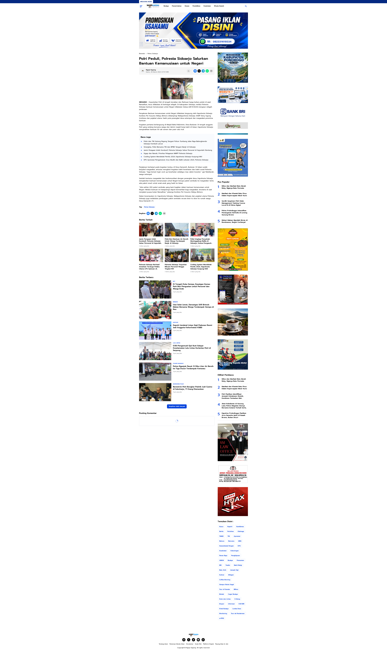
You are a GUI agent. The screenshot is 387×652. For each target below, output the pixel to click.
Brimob (175, 302)
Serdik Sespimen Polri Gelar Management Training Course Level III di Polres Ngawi (233, 203)
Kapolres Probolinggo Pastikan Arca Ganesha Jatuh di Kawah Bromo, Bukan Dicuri (234, 415)
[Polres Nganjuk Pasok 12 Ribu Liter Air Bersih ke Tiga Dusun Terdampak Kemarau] (155, 372)
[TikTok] (193, 639)
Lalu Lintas (176, 343)
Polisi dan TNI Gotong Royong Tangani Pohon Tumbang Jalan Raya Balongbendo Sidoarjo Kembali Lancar (175, 142)
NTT (174, 281)
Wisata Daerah (219, 6)
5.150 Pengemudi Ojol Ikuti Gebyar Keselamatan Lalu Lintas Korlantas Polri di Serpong (192, 348)
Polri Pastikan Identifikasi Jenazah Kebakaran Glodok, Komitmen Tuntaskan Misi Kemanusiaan (233, 396)
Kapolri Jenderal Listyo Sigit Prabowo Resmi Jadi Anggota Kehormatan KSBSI (192, 326)
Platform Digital (208, 644)
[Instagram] (183, 639)
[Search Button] (246, 6)
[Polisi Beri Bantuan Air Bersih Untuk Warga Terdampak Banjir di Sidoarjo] (177, 229)
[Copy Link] (211, 71)
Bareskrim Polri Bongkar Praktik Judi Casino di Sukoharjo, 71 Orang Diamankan (192, 388)
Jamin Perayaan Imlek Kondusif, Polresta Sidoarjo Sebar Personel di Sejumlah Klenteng (178, 150)
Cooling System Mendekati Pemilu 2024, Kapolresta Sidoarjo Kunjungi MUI (173, 156)
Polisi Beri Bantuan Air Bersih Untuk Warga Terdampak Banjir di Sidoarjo (176, 241)
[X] (199, 71)
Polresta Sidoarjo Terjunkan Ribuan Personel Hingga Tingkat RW (176, 267)
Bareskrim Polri (178, 384)
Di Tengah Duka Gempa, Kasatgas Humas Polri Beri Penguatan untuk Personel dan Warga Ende (191, 286)
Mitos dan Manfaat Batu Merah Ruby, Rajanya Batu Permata (234, 187)
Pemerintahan (177, 6)
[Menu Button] (141, 6)
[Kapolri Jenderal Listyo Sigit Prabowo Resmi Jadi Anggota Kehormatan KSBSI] (155, 330)
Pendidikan (196, 6)
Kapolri (175, 322)
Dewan (187, 6)
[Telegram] (203, 71)
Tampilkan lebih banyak (177, 406)
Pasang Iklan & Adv (221, 644)
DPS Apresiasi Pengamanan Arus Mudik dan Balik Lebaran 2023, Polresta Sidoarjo (176, 160)
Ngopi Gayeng (191, 648)
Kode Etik (198, 644)
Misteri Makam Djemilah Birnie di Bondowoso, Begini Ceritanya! (235, 221)
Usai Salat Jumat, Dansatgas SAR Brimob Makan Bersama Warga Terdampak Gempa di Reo (193, 307)
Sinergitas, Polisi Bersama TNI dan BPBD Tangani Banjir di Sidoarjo (170, 147)
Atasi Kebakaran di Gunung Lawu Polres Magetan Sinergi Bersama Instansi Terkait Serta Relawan (234, 406)
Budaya (166, 6)
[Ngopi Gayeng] (153, 6)
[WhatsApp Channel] (203, 639)
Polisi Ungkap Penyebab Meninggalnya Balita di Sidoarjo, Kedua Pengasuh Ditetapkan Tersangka (200, 241)
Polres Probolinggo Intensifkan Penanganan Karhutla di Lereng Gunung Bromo (234, 213)
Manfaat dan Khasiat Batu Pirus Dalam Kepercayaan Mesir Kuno (234, 194)
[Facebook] (195, 71)
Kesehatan (207, 6)
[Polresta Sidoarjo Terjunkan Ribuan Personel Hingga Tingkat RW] (177, 255)
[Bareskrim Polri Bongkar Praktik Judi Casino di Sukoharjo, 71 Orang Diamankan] (155, 392)
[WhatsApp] (207, 71)
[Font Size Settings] (188, 71)
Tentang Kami (163, 644)
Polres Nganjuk (178, 363)
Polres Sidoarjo (149, 207)
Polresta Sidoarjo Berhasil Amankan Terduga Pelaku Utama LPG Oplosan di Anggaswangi (149, 267)
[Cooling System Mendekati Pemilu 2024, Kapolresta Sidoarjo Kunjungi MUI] (202, 255)
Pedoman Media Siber (177, 644)
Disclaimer (189, 644)
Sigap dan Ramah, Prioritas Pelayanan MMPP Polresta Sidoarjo (168, 153)
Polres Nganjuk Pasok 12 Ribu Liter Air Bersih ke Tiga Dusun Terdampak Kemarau (193, 367)
